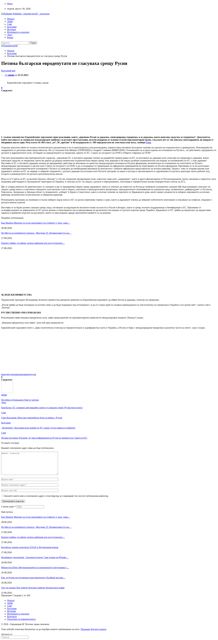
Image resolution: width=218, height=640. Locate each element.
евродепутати (8, 374)
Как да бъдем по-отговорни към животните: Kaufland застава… (33, 577)
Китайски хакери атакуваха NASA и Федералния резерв (29, 547)
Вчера (10, 37)
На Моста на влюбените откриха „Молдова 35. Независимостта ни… (36, 233)
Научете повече (98, 629)
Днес (9, 35)
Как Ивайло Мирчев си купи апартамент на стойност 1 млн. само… (35, 223)
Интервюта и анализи (18, 32)
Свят (9, 24)
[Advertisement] (90, 112)
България (11, 27)
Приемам (85, 629)
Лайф (10, 21)
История (11, 29)
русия (33, 374)
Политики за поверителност (21, 619)
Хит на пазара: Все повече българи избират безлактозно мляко (33, 587)
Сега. (148, 142)
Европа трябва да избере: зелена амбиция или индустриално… (33, 243)
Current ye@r (8, 506)
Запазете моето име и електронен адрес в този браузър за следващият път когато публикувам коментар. (56, 496)
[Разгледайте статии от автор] (7, 392)
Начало (10, 19)
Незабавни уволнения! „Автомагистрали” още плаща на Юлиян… (35, 557)
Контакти (12, 616)
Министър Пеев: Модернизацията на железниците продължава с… (35, 567)
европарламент (22, 374)
